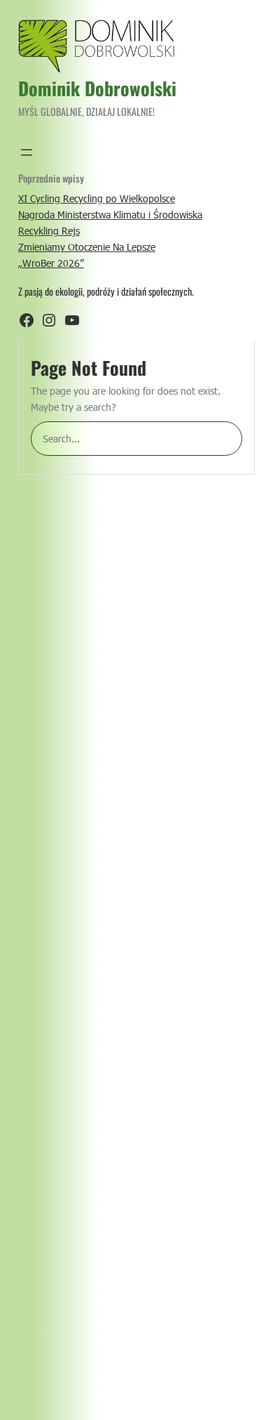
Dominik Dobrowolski (97, 88)
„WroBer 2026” (51, 263)
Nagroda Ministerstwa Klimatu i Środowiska (110, 214)
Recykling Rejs (49, 230)
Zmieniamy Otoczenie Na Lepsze (86, 247)
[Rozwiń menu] (26, 152)
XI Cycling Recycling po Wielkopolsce (96, 198)
